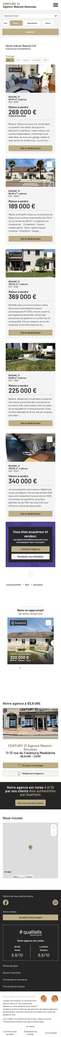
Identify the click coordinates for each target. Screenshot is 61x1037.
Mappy (29, 877)
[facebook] (6, 902)
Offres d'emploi (10, 965)
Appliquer (30, 32)
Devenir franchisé (12, 972)
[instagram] (55, 902)
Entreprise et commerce (15, 979)
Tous (5, 23)
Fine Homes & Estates (14, 986)
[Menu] (55, 4)
